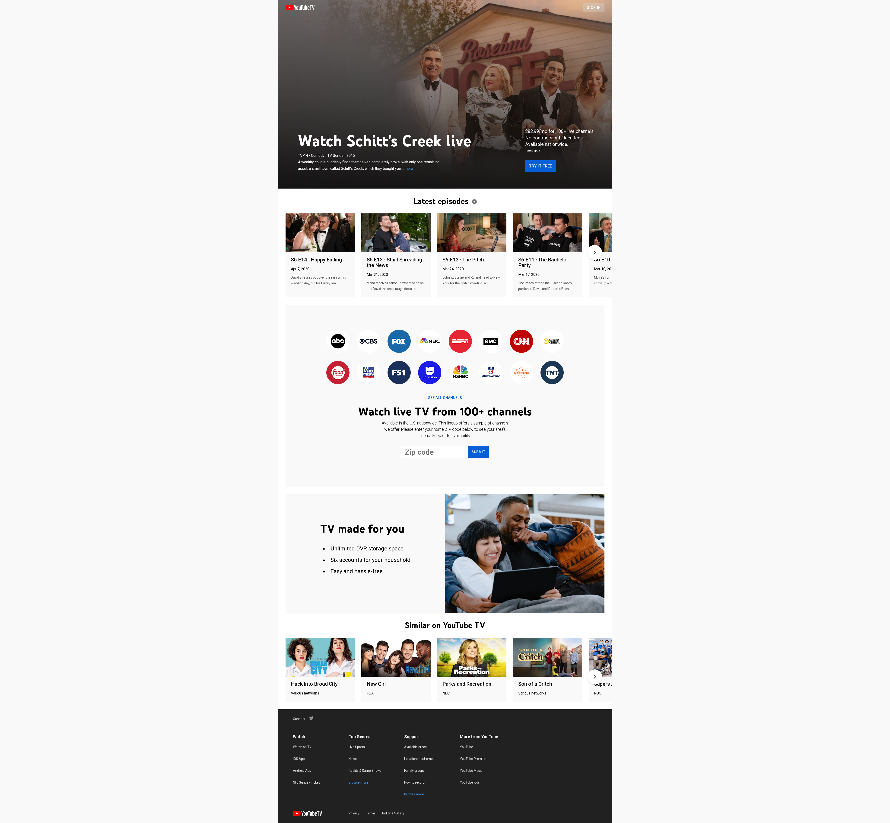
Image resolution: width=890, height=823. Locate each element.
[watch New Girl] (396, 657)
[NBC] (429, 341)
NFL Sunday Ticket (306, 782)
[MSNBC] (460, 373)
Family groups (414, 770)
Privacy (354, 813)
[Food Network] (338, 373)
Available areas (415, 747)
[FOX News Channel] (368, 373)
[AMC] (491, 341)
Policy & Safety (393, 813)
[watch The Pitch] (471, 233)
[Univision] (429, 373)
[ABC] (338, 341)
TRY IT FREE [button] (540, 166)
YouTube (466, 747)
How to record (414, 782)
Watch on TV (302, 747)
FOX (370, 693)
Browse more (358, 782)
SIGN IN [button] (594, 8)
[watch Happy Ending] (320, 233)
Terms (370, 813)
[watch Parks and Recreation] (471, 657)
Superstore (607, 684)
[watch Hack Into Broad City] (320, 657)
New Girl (376, 684)
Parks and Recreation (466, 684)
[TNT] (552, 373)
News (353, 759)
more (409, 168)
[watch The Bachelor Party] (547, 233)
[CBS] (368, 341)
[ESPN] (460, 341)
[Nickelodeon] (521, 373)
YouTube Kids (470, 782)
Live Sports (357, 747)
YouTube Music (471, 770)
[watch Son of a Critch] (547, 657)
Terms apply (532, 150)
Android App (302, 770)
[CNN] (521, 341)
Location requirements (420, 759)
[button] (594, 252)
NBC (446, 693)
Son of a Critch (535, 684)
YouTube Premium (473, 759)
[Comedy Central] (552, 341)
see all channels (445, 397)
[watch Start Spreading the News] (396, 233)
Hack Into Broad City (314, 684)
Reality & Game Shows (365, 770)
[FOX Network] (399, 341)
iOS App (299, 759)
